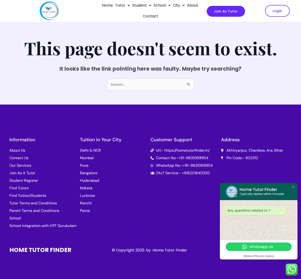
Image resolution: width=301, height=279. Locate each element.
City (176, 5)
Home (107, 5)
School (160, 5)
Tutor (120, 5)
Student (139, 5)
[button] (122, 5)
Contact (150, 16)
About (192, 5)
